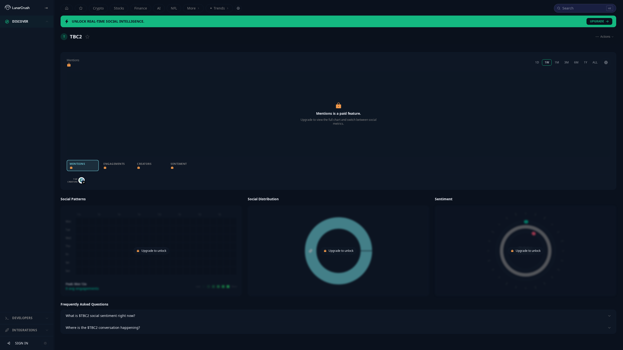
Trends (217, 8)
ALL (595, 62)
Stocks (119, 8)
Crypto (98, 8)
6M (576, 62)
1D (537, 62)
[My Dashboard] (81, 8)
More (191, 8)
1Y (585, 62)
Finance (140, 8)
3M (566, 62)
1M (557, 62)
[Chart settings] (606, 62)
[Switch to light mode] (45, 343)
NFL (174, 8)
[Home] (67, 8)
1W (547, 62)
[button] (151, 245)
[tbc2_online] (81, 180)
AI (159, 8)
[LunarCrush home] (17, 8)
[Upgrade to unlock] (69, 65)
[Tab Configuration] (238, 8)
